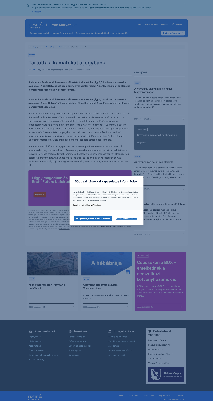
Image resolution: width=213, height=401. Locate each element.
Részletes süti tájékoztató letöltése (87, 205)
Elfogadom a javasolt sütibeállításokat (93, 219)
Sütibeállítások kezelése (126, 219)
